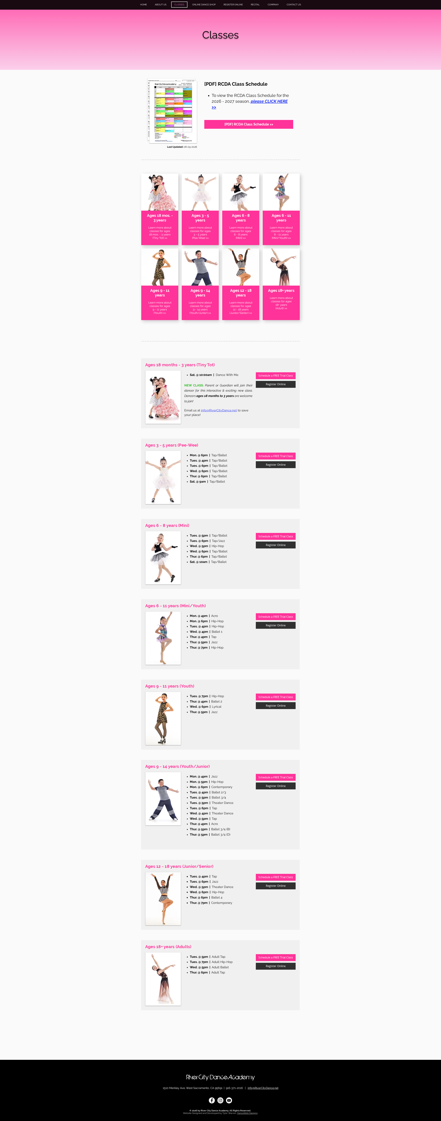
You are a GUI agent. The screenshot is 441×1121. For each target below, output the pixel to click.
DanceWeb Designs (247, 1113)
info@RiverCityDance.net (263, 1088)
